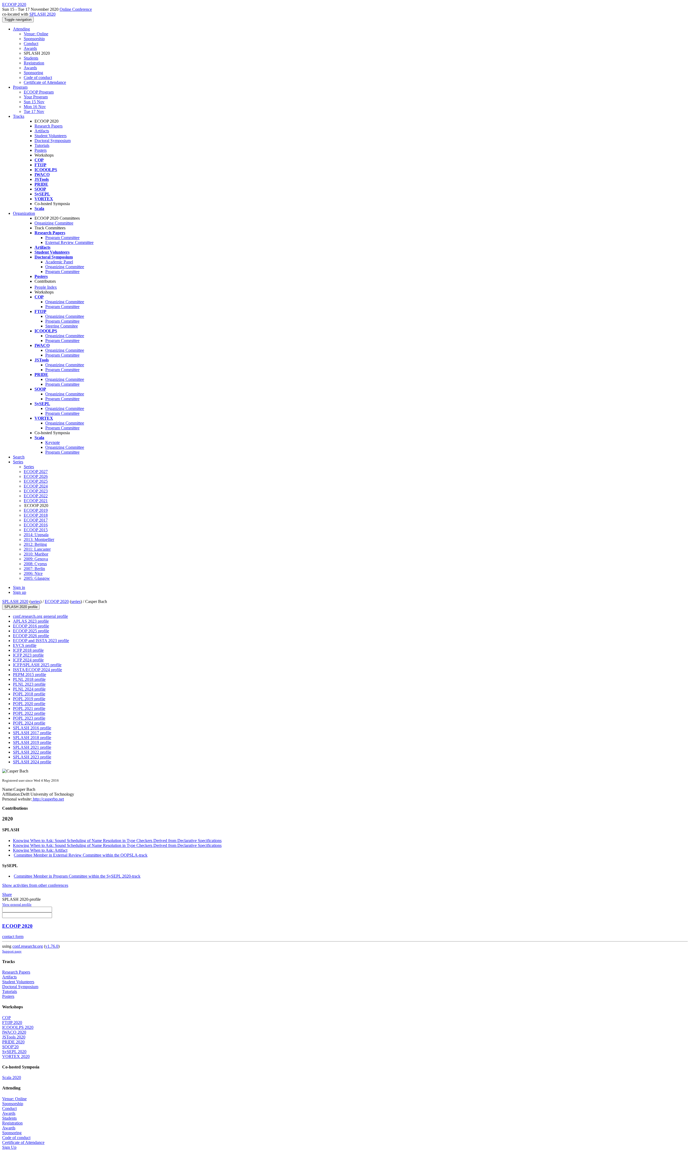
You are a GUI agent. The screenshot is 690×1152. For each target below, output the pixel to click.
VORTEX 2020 (16, 1056)
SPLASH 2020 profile (20, 607)
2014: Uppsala (36, 534)
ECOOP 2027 (36, 471)
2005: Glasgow (37, 578)
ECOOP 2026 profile (31, 635)
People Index (45, 287)
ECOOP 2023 (36, 491)
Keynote (52, 442)
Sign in (19, 587)
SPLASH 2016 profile (32, 728)
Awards (30, 48)
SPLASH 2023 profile (32, 757)
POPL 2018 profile (29, 694)
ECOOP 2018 (36, 515)
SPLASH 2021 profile (32, 747)
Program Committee (62, 237)
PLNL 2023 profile (29, 684)
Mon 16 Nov (35, 106)
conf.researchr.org (27, 946)
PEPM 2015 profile (29, 674)
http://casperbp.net (48, 799)
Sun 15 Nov (34, 101)
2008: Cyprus (35, 563)
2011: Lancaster (37, 549)
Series (29, 466)
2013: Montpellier (39, 539)
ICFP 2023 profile (28, 655)
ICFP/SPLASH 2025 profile (37, 665)
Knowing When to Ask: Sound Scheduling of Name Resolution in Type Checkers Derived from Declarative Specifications (117, 840)
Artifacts (41, 131)
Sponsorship (34, 38)
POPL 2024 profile (29, 723)
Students (31, 58)
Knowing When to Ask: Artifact (40, 850)
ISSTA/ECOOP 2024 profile (37, 669)
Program (20, 87)
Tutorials (41, 145)
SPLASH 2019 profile (32, 742)
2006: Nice (33, 573)
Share (7, 894)
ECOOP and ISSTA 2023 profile (41, 640)
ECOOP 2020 (57, 601)
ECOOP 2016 (36, 525)
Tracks (18, 116)
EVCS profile (24, 645)
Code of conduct (38, 77)
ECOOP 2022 (36, 496)
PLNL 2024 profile (29, 689)
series (35, 601)
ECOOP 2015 (36, 529)
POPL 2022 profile (29, 713)
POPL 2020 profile (29, 703)
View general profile (17, 904)
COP (6, 1017)
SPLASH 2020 (42, 14)
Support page (12, 951)
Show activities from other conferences (35, 885)
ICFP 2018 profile (28, 650)
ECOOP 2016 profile (31, 626)
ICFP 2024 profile (28, 660)
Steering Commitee (61, 326)
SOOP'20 (10, 1046)
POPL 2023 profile (29, 718)
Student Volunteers (50, 135)
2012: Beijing (35, 544)
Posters (40, 150)
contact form (12, 936)
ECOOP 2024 (36, 486)
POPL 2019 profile (29, 698)
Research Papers (48, 126)
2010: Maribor (36, 554)
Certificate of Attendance (45, 82)
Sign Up (9, 1147)
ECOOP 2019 (36, 510)
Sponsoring (33, 72)
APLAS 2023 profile (31, 621)
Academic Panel (59, 262)
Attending (21, 29)
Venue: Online (36, 34)
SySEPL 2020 (14, 1051)
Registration (34, 63)
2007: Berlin (34, 568)
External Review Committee (69, 242)
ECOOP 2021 (36, 500)
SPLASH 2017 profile (32, 732)
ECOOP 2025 (36, 481)
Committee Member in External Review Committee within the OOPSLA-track (80, 855)
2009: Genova (36, 559)
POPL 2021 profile (29, 708)
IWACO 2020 (14, 1032)
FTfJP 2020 (12, 1022)
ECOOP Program (39, 92)
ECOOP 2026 (36, 476)
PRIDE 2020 (13, 1042)
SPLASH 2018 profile (32, 737)
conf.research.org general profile (40, 616)
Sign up (19, 592)
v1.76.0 (51, 946)
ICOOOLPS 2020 (17, 1027)
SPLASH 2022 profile (32, 752)
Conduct (31, 43)
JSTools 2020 (13, 1037)
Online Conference (76, 9)
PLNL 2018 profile (29, 679)
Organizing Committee (53, 223)
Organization (24, 213)
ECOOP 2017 (36, 520)
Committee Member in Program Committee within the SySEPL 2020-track (77, 876)
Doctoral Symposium (52, 140)
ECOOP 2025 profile (31, 631)
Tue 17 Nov (34, 111)
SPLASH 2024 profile (32, 762)
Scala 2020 (11, 1077)
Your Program (36, 97)
